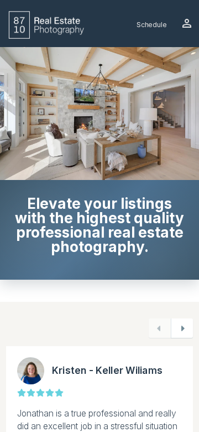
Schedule (152, 24)
